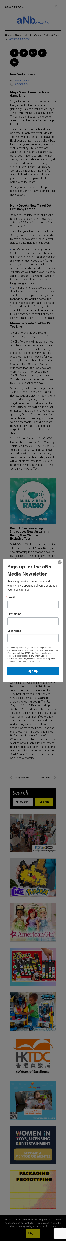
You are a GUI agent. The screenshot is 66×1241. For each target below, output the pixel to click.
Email (11, 597)
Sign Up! (33, 671)
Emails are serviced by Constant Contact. (24, 661)
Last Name (14, 630)
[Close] (60, 562)
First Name (14, 614)
